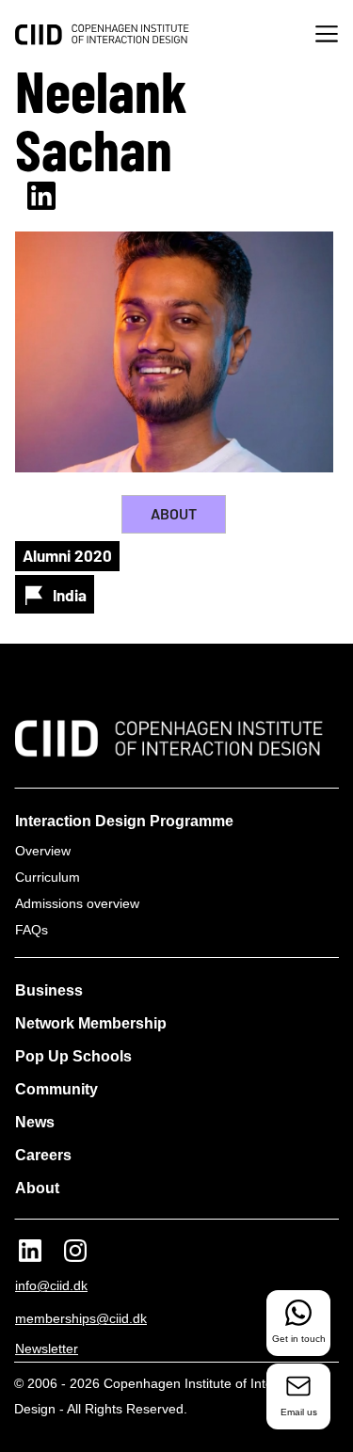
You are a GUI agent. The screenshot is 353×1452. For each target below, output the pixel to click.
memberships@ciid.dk (81, 1318)
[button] (326, 36)
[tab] (173, 514)
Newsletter (46, 1348)
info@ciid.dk (51, 1285)
